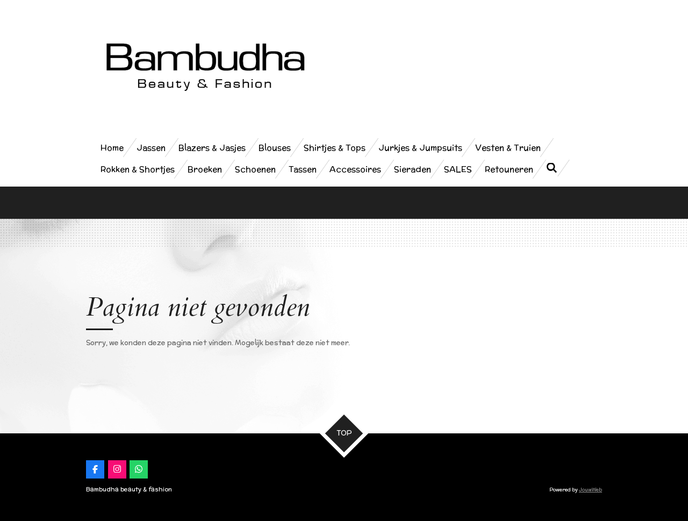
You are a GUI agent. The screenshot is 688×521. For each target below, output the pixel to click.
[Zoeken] (552, 168)
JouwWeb (590, 489)
